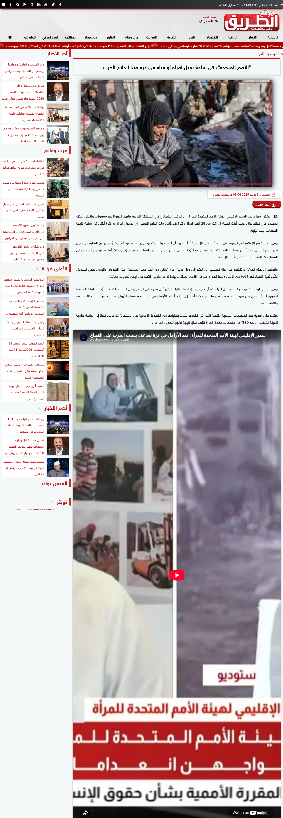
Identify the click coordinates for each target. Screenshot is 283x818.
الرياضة (232, 37)
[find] (17, 4)
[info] (10, 4)
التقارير (111, 37)
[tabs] (3, 4)
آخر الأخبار (57, 52)
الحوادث (151, 37)
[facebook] (60, 4)
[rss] (24, 4)
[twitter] (53, 4)
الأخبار (253, 37)
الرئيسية (273, 37)
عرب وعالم (131, 37)
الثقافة (171, 37)
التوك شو (30, 37)
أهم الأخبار (55, 407)
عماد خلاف (263, 204)
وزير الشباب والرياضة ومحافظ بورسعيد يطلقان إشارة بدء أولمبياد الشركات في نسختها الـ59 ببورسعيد (114, 45)
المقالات (70, 37)
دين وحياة (91, 37)
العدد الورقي (50, 37)
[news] (38, 4)
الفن (192, 37)
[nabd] (31, 4)
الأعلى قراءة (54, 267)
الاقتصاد (212, 37)
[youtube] (46, 4)
